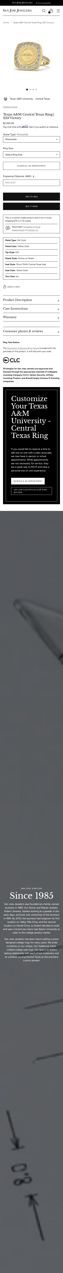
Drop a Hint (13, 287)
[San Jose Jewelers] (22, 3)
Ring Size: (8, 148)
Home (6, 22)
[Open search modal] (43, 10)
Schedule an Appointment (31, 166)
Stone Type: (15, 134)
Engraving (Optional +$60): (17, 176)
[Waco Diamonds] (43, 3)
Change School (10, 107)
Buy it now (32, 206)
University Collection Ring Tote (22, 348)
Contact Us (32, 230)
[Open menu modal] (58, 10)
